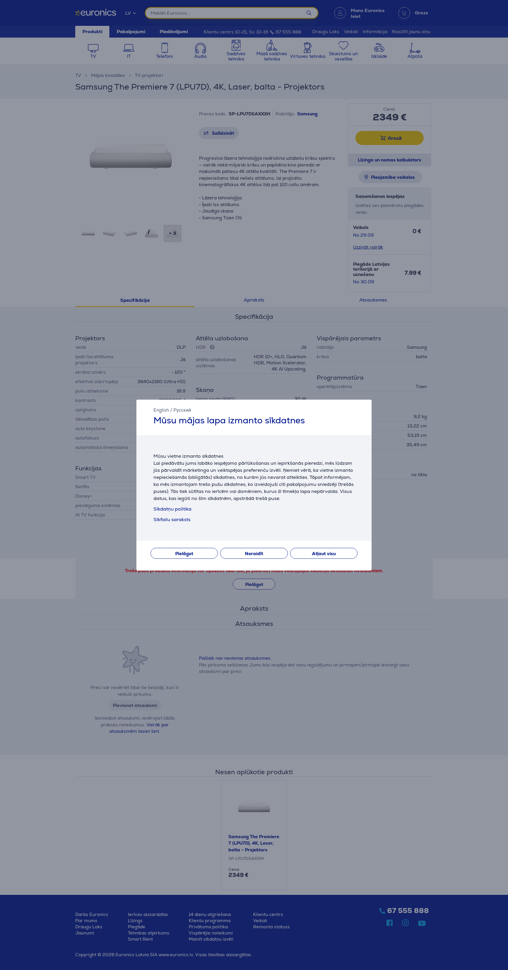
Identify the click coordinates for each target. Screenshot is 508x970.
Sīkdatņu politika (172, 509)
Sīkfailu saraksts (171, 519)
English (161, 410)
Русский (182, 410)
